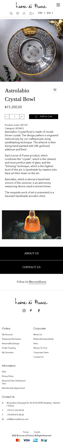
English (37, 432)
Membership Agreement (13, 388)
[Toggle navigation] (58, 4)
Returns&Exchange (10, 344)
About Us (37, 335)
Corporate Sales (40, 353)
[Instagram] (24, 310)
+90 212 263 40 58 (15, 410)
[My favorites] (17, 13)
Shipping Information (11, 339)
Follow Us (31, 282)
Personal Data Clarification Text (14, 382)
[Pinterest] (31, 310)
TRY (40, 13)
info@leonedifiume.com (18, 419)
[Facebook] (38, 310)
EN (49, 13)
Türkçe (26, 432)
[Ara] (11, 13)
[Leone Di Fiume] (31, 301)
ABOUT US (31, 253)
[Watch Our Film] (31, 224)
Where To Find (40, 348)
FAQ (4, 372)
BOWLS (20, 128)
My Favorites (7, 353)
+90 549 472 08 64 (15, 415)
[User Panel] (24, 13)
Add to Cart (46, 116)
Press (35, 344)
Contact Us (31, 267)
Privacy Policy (7, 376)
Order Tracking (9, 348)
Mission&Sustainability (43, 339)
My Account (7, 335)
